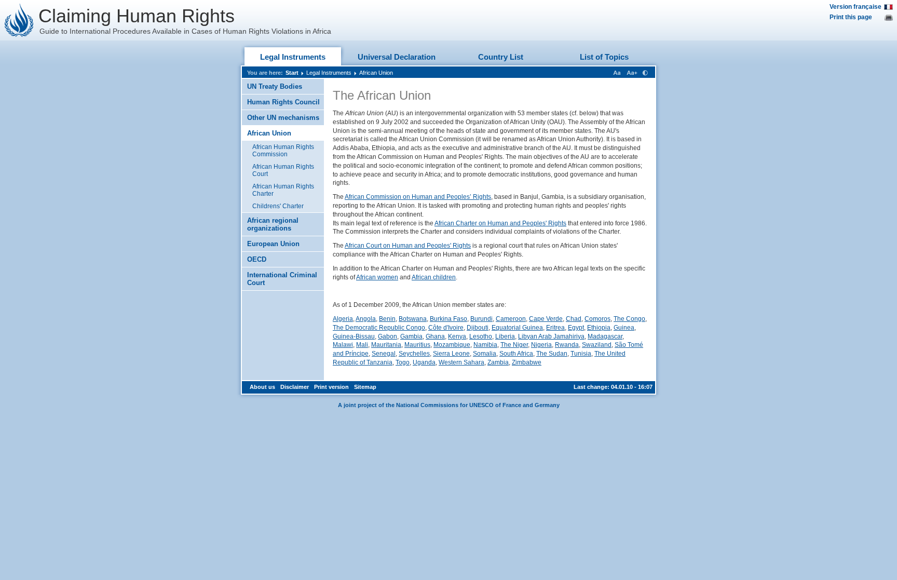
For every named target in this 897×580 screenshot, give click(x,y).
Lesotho (480, 336)
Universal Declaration (397, 56)
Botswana (413, 318)
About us (262, 387)
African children (434, 277)
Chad (573, 318)
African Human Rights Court (283, 170)
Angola (366, 318)
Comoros (597, 318)
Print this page (851, 17)
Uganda (424, 362)
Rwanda (567, 344)
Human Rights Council (283, 102)
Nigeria (541, 344)
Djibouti (477, 327)
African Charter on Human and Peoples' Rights (500, 223)
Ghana (435, 336)
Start (292, 73)
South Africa (516, 353)
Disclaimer (294, 387)
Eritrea (555, 327)
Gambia (411, 336)
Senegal (384, 353)
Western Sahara (461, 362)
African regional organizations (272, 224)
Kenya (457, 336)
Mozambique (451, 344)
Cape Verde (546, 318)
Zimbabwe (526, 362)
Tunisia (580, 353)
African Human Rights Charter (283, 190)
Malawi (343, 344)
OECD (256, 259)
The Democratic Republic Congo (379, 327)
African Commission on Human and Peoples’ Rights (418, 196)
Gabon (387, 336)
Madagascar (605, 336)
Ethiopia (598, 327)
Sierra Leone (451, 353)
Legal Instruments (292, 56)
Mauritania (386, 344)
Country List (500, 56)
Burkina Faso (448, 318)
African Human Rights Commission (283, 150)
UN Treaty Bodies (274, 86)
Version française (855, 6)
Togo (403, 362)
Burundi (481, 318)
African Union (376, 73)
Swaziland (596, 344)
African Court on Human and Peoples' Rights (408, 245)
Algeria (343, 318)
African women (377, 277)
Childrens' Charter (278, 206)
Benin (387, 318)
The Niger (514, 344)
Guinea (624, 327)
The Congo (629, 318)
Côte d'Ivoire (446, 327)
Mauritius (417, 344)
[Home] (19, 20)
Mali (362, 344)
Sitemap (365, 387)
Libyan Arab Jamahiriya (551, 336)
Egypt (576, 327)
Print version (331, 387)
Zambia (498, 362)
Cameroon (511, 318)
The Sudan (551, 353)
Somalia (484, 353)
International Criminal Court (282, 279)
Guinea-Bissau (354, 336)
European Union (273, 244)
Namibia (485, 344)
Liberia (505, 336)
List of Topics (604, 56)
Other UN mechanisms (283, 118)
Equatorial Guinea (517, 327)
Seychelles (414, 353)
